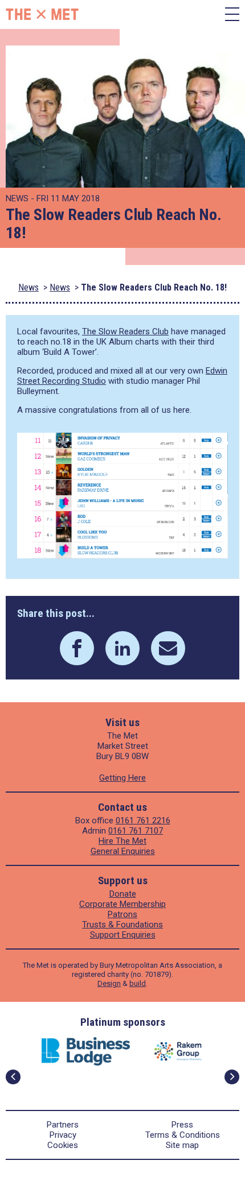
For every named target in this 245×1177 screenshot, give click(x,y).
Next (231, 1077)
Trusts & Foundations (122, 924)
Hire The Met (122, 841)
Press (182, 1125)
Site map (182, 1145)
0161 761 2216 (143, 820)
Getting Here (122, 778)
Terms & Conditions (182, 1135)
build (137, 983)
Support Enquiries (123, 935)
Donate (122, 894)
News (28, 287)
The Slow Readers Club (125, 331)
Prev (13, 1077)
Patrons (122, 914)
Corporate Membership (122, 904)
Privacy (63, 1135)
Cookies (62, 1145)
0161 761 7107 (135, 831)
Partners (63, 1125)
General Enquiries (123, 851)
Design (109, 983)
